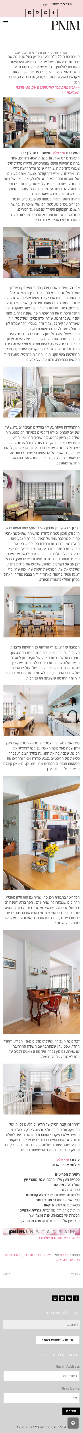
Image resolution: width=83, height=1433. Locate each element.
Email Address (68, 1366)
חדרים (54, 52)
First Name (70, 1388)
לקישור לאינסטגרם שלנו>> (59, 1237)
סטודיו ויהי (15, 1255)
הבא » (6, 1274)
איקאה (47, 1255)
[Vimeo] (55, 1298)
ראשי (65, 52)
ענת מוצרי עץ (64, 1260)
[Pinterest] (69, 1298)
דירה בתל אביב (32, 1255)
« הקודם (75, 1274)
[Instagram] (62, 1298)
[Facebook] (76, 1298)
